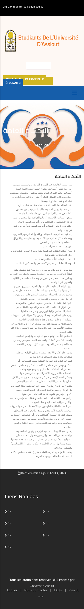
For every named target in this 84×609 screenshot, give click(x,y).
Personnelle (34, 79)
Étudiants (12, 83)
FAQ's (58, 590)
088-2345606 (11, 6)
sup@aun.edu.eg (33, 6)
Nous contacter (35, 590)
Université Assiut (42, 586)
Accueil (42, 145)
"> (9, 511)
